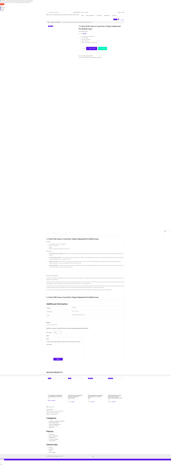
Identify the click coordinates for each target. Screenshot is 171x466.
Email (47, 338)
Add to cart (92, 48)
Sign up (119, 12)
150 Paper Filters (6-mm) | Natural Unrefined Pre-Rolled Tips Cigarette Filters (75, 396)
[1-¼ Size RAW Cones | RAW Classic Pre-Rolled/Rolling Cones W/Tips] (55, 385)
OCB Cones (83, 57)
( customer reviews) (83, 31)
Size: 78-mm (89, 57)
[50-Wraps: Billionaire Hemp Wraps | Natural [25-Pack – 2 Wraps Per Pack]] (95, 385)
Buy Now (103, 48)
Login (123, 12)
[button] (122, 20)
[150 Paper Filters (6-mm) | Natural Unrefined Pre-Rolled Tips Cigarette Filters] (75, 385)
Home (1, 5)
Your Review (49, 344)
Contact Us (114, 15)
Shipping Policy (52, 437)
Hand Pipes (51, 427)
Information (106, 15)
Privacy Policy (52, 434)
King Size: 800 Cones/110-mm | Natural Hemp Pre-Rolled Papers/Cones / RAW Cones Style (115, 396)
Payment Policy (52, 440)
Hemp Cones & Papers (56, 22)
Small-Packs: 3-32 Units (97, 57)
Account (2, 10)
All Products (99, 15)
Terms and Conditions (53, 439)
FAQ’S (50, 450)
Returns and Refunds (53, 436)
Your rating (49, 332)
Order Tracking (52, 452)
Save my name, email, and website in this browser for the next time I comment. (64, 341)
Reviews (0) (69, 233)
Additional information (60, 233)
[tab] (50, 233)
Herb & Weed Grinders (54, 422)
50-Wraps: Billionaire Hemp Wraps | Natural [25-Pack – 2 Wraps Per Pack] (95, 396)
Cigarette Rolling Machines (54, 424)
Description (50, 233)
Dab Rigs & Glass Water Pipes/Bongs (57, 421)
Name (47, 335)
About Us (51, 447)
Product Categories (90, 15)
